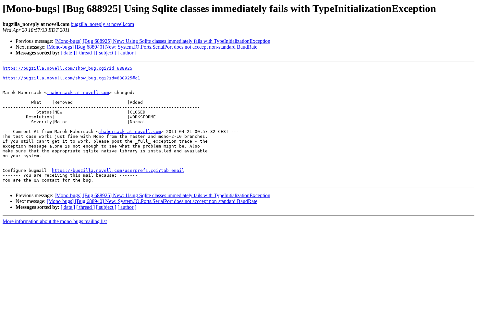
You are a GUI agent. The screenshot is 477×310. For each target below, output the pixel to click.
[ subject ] (106, 52)
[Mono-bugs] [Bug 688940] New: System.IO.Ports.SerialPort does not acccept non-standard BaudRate (152, 47)
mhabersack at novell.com (78, 92)
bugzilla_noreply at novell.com (102, 24)
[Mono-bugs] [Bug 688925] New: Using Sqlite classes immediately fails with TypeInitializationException (162, 41)
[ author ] (126, 52)
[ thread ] (85, 52)
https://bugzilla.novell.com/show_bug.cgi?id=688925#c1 (71, 78)
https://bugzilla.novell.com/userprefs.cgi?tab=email (118, 170)
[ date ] (68, 52)
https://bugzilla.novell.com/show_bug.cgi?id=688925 (67, 68)
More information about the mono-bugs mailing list (55, 221)
